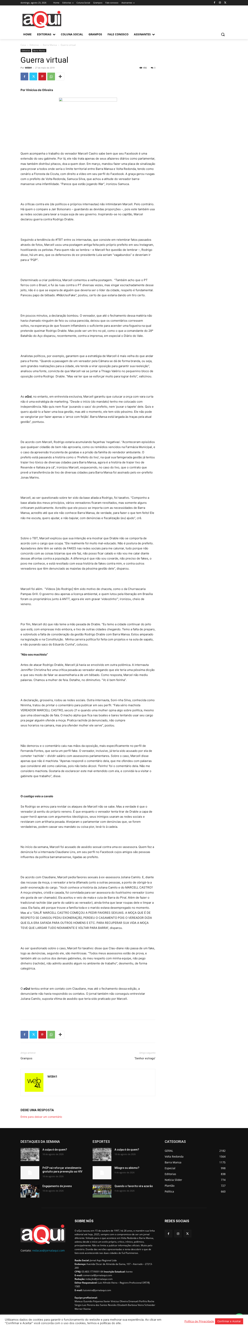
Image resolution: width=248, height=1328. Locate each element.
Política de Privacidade (199, 1321)
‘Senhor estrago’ (144, 1058)
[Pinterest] (42, 76)
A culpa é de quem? (54, 1149)
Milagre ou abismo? (127, 1167)
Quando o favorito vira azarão (134, 1186)
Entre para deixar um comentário (41, 1116)
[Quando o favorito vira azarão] (102, 1191)
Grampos (26, 1058)
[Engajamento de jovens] (30, 1191)
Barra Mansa (50, 45)
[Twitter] (225, 3)
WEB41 (28, 67)
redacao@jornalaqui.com (48, 1250)
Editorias (34, 45)
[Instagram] (220, 3)
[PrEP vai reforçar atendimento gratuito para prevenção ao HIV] (30, 1172)
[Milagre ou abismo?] (102, 1172)
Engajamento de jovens (57, 1186)
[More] (60, 76)
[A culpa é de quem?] (30, 1154)
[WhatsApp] (51, 76)
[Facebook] (214, 3)
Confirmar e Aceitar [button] (229, 1321)
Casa (23, 45)
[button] (222, 34)
